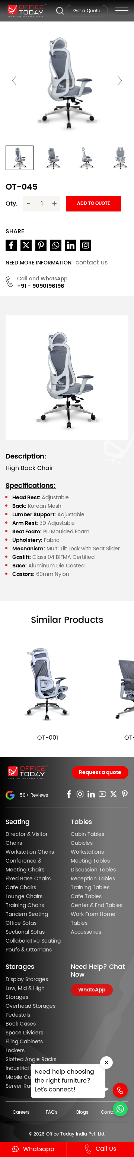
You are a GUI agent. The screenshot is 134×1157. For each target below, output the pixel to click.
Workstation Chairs (30, 852)
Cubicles (82, 843)
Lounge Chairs (24, 896)
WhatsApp (91, 990)
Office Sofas (21, 923)
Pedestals (18, 1015)
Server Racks (22, 1086)
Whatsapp (38, 1149)
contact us (92, 263)
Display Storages (27, 979)
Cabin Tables (87, 834)
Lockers (15, 1050)
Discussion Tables (93, 870)
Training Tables (90, 887)
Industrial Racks (25, 1068)
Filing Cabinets (24, 1041)
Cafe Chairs (21, 887)
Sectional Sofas (25, 932)
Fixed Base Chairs (28, 878)
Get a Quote (86, 11)
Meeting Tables (90, 861)
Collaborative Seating (33, 941)
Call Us (106, 1149)
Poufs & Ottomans (29, 950)
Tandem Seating (27, 914)
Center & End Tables (96, 905)
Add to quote (93, 203)
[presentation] (14, 80)
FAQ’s (51, 1112)
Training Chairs (25, 905)
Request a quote (100, 772)
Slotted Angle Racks (31, 1059)
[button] (20, 158)
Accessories (86, 932)
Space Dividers (24, 1033)
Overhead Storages (30, 1006)
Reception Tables (93, 878)
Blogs (82, 1112)
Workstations (87, 852)
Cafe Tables (86, 896)
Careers (21, 1112)
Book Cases (21, 1024)
